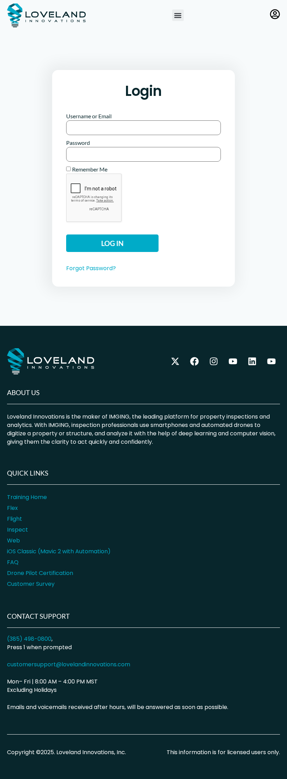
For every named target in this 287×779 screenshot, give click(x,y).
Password (78, 143)
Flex (12, 508)
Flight (14, 519)
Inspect (17, 530)
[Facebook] (194, 361)
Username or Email (89, 116)
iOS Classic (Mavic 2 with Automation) (59, 551)
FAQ (13, 562)
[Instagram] (213, 361)
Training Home (27, 497)
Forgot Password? (91, 268)
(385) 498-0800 (29, 639)
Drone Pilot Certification (40, 573)
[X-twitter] (175, 361)
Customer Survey (31, 584)
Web (13, 540)
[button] (178, 15)
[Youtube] (271, 361)
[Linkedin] (252, 361)
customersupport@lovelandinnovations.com (68, 664)
